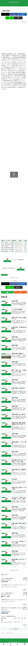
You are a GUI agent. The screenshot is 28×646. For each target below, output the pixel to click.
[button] (18, 17)
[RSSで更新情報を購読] (20, 292)
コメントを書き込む (14, 628)
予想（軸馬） (4, 274)
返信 (25, 589)
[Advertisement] (14, 38)
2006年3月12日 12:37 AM (6, 580)
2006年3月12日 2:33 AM (5, 594)
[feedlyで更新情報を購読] (7, 292)
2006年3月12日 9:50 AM (5, 611)
